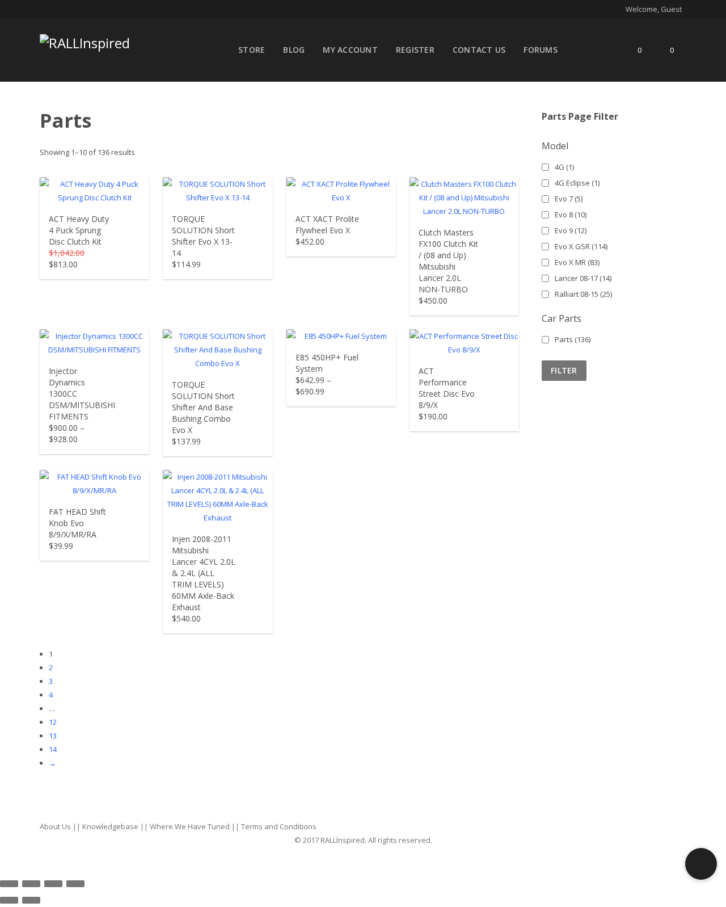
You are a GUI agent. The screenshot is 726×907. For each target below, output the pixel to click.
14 (53, 749)
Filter (564, 370)
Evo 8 (570, 214)
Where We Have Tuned (190, 826)
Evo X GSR (581, 246)
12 (53, 722)
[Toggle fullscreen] (53, 883)
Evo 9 (570, 230)
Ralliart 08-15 (583, 294)
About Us (55, 826)
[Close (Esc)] (9, 883)
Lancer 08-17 (583, 278)
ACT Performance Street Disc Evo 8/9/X (447, 388)
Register (415, 49)
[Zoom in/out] (75, 883)
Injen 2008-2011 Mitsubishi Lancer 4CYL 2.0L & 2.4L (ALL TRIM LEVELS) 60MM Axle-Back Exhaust (203, 573)
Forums (541, 49)
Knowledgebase (110, 826)
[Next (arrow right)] (31, 900)
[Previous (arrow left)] (9, 900)
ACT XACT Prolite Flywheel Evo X (327, 224)
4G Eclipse (577, 183)
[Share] (31, 883)
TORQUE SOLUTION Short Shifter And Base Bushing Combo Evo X (203, 407)
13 (53, 735)
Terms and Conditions (278, 826)
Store (251, 49)
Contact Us (479, 49)
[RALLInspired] (85, 40)
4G (564, 167)
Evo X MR (577, 262)
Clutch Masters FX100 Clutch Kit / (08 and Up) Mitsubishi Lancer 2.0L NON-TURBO (448, 261)
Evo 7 (569, 199)
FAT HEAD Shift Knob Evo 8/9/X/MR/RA (77, 523)
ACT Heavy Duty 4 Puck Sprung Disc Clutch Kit (79, 230)
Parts (572, 339)
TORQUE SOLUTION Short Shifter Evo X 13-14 (203, 235)
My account (350, 49)
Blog (294, 49)
